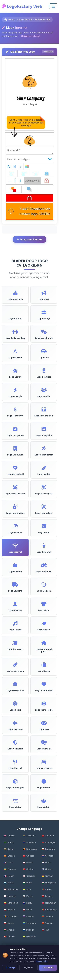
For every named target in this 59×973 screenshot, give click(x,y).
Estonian (11, 869)
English (11, 835)
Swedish (30, 929)
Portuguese (51, 909)
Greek (10, 882)
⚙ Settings (10, 967)
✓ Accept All (48, 967)
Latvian (48, 896)
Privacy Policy (42, 961)
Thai (47, 929)
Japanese (11, 896)
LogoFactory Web (24, 6)
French (10, 876)
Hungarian (50, 882)
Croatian (49, 855)
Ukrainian (31, 936)
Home (11, 19)
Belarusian (31, 849)
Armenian (31, 842)
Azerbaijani (50, 842)
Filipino (30, 869)
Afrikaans (31, 835)
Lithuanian (12, 902)
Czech (10, 862)
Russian (30, 916)
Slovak (10, 923)
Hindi (29, 882)
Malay (29, 902)
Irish (28, 889)
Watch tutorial (32, 36)
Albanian (49, 835)
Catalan (11, 855)
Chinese (30, 855)
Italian (48, 889)
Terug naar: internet (31, 239)
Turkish (11, 936)
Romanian (12, 916)
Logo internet (24, 19)
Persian (11, 909)
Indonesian (12, 889)
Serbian (49, 916)
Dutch (48, 862)
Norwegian (50, 902)
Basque (11, 849)
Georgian (30, 876)
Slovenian (31, 923)
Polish (29, 909)
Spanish (49, 923)
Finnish (48, 869)
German (49, 876)
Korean (29, 896)
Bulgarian (50, 849)
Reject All (28, 967)
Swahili (10, 929)
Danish (29, 862)
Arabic (10, 842)
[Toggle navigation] (53, 6)
